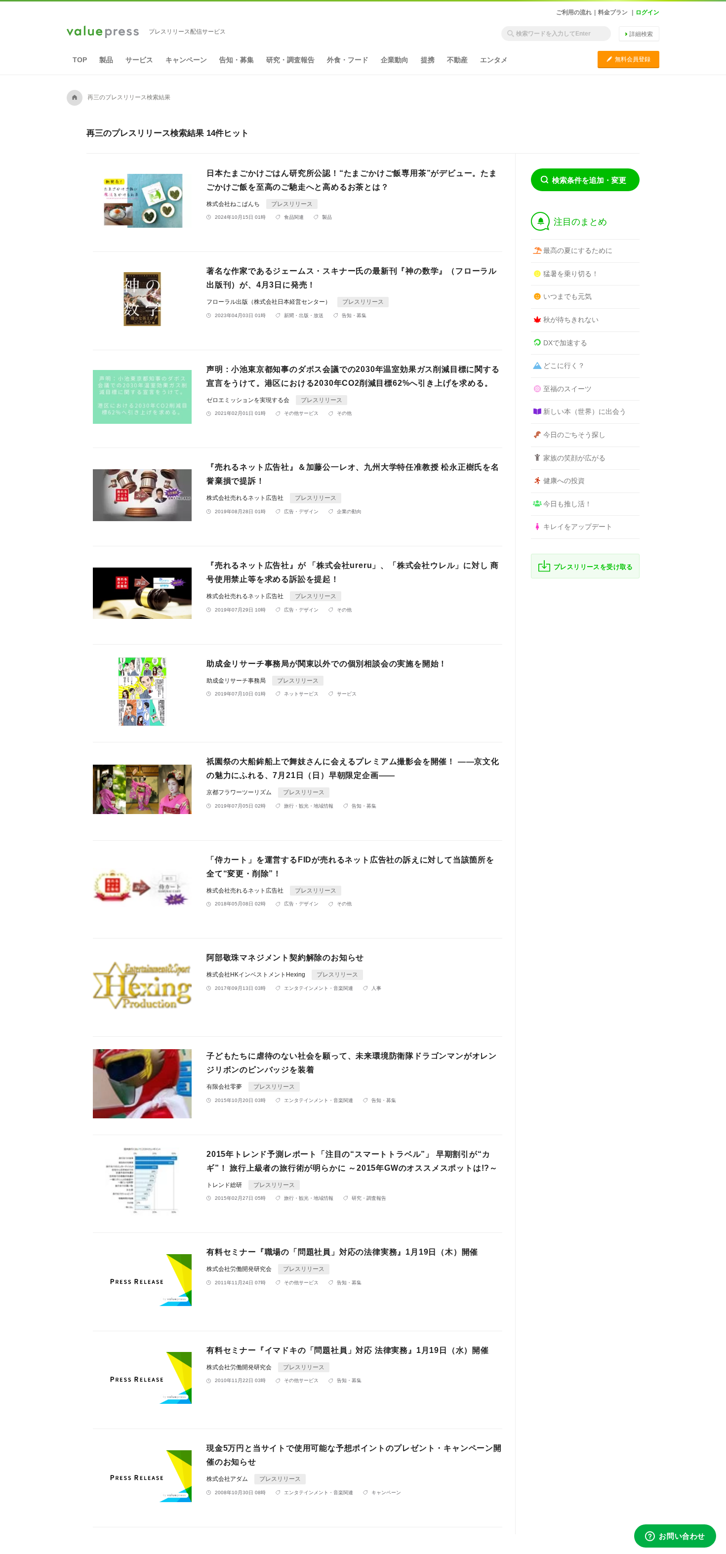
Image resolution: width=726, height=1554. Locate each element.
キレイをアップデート (577, 527)
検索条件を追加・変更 (589, 180)
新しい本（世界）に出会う (584, 411)
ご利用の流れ (574, 12)
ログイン (647, 12)
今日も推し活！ (567, 504)
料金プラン (613, 12)
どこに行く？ (564, 365)
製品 (106, 60)
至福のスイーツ (567, 389)
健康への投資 (564, 481)
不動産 (457, 60)
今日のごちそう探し (574, 435)
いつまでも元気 (567, 296)
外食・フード (347, 60)
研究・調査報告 (290, 60)
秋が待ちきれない (571, 320)
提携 (428, 60)
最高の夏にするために (577, 250)
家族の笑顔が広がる (574, 458)
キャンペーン (186, 60)
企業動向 (394, 60)
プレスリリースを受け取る (593, 567)
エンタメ (494, 60)
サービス (139, 60)
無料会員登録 (628, 59)
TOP (80, 60)
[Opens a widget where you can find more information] (675, 1536)
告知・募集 (236, 60)
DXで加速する (565, 343)
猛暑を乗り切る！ (571, 274)
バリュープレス (103, 33)
